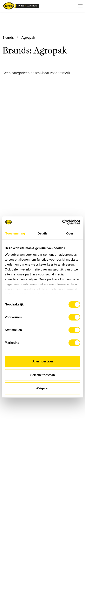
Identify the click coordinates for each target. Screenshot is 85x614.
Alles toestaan (42, 361)
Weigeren (42, 388)
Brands (8, 37)
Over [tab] (69, 233)
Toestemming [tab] (15, 233)
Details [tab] (43, 233)
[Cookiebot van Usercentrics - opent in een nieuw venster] (62, 222)
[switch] (74, 317)
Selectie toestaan (42, 375)
